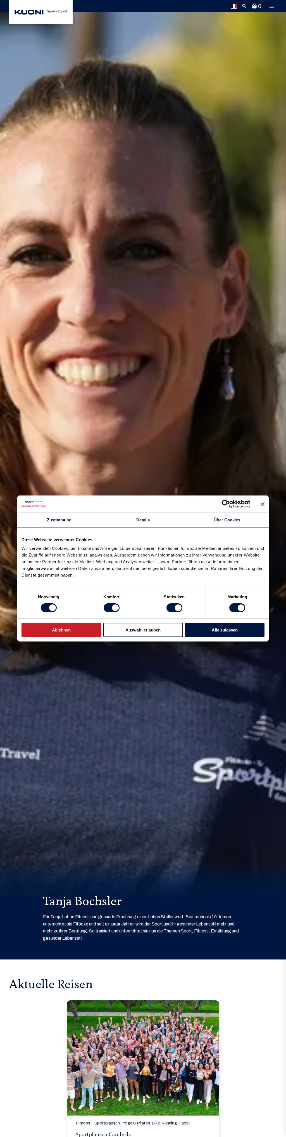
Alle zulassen (225, 630)
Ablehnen (61, 630)
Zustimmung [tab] (59, 520)
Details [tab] (143, 520)
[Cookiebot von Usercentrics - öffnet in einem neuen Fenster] (225, 504)
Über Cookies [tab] (227, 520)
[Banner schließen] (262, 504)
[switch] (112, 607)
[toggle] (271, 6)
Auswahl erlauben (143, 630)
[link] (41, 12)
